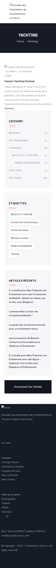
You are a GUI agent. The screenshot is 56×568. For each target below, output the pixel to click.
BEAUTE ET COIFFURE (25, 155)
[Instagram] (5, 561)
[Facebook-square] (29, 561)
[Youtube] (13, 561)
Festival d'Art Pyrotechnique (24, 222)
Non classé (15, 177)
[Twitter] (21, 561)
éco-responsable (18, 140)
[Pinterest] (37, 561)
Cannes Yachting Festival (19, 81)
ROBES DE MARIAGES (27, 162)
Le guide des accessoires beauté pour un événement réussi (27, 326)
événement (15, 147)
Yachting (9, 108)
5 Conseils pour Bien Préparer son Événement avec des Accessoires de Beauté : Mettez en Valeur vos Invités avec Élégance (28, 296)
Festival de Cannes (20, 230)
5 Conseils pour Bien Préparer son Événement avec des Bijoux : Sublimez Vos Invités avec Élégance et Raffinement (28, 361)
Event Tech (15, 170)
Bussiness (14, 132)
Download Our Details (28, 386)
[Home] (5, 407)
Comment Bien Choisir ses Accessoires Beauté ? (23, 313)
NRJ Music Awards (20, 238)
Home (20, 41)
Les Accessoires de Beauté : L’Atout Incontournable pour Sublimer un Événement (24, 342)
